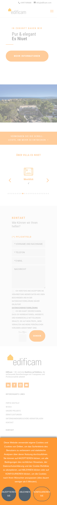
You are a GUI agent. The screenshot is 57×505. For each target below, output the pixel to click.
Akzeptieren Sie (9, 494)
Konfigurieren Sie (42, 494)
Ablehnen (24, 492)
